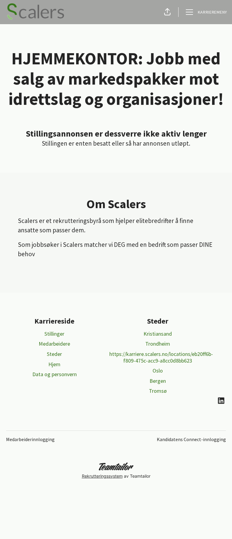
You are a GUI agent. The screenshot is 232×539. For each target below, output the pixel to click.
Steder (54, 353)
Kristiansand (157, 333)
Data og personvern (54, 374)
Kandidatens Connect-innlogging (191, 439)
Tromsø (158, 390)
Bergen (158, 380)
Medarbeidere (54, 343)
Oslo (158, 370)
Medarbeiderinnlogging (30, 439)
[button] (167, 12)
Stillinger (54, 333)
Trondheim (157, 343)
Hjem (54, 364)
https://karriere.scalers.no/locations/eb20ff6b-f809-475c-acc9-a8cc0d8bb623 (161, 357)
